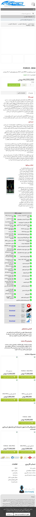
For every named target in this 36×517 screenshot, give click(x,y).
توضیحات (30, 93)
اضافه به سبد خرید (14, 85)
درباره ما (15, 475)
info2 (16, 468)
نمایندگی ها (14, 482)
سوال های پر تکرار (12, 477)
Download (12, 306)
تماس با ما (32, 468)
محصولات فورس (28, 16)
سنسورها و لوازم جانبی (26, 19)
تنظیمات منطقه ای (30, 470)
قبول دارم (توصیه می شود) (22, 514)
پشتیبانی (15, 472)
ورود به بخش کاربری (30, 475)
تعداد (32, 82)
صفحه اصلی (31, 24)
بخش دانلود (14, 470)
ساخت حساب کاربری (30, 472)
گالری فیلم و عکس (12, 479)
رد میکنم (9, 514)
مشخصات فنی (21, 93)
